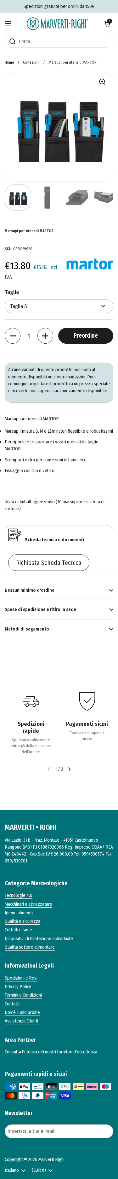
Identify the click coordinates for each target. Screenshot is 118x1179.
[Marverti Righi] (57, 23)
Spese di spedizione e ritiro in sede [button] (40, 609)
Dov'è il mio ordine (22, 1012)
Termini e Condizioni (23, 995)
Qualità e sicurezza (22, 921)
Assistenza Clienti (21, 1021)
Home (9, 62)
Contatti (12, 1004)
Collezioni (31, 62)
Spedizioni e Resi (21, 978)
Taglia (12, 292)
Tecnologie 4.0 (18, 895)
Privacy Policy (18, 986)
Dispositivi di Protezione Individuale (39, 938)
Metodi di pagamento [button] (27, 629)
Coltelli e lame (18, 930)
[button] (107, 23)
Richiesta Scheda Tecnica (48, 562)
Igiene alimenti (19, 912)
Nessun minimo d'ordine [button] (29, 590)
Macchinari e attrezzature (28, 904)
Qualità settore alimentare (30, 947)
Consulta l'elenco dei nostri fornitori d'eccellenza (51, 1052)
